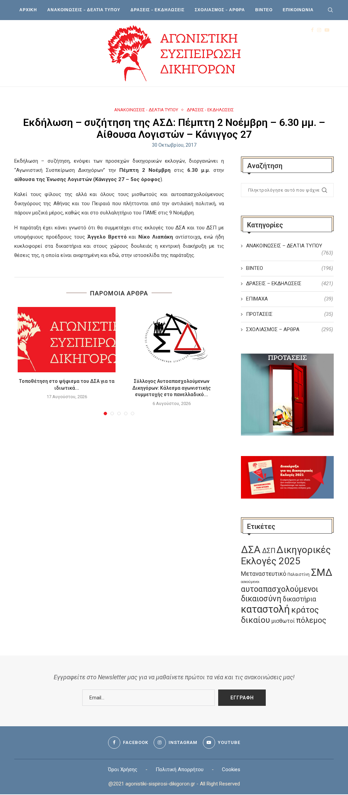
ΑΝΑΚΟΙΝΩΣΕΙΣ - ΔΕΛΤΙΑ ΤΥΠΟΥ (146, 109)
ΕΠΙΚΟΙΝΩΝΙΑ (298, 9)
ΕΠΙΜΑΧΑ (289, 299)
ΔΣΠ (268, 551)
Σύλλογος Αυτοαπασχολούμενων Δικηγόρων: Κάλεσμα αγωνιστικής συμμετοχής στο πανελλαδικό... (171, 387)
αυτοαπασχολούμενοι (279, 589)
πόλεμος (311, 620)
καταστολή (265, 609)
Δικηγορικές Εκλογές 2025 (286, 555)
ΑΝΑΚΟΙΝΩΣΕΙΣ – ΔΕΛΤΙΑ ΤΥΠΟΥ (83, 9)
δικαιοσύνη (261, 598)
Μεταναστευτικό (263, 573)
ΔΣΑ (251, 549)
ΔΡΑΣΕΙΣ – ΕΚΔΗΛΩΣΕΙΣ (157, 9)
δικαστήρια (299, 599)
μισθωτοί (283, 621)
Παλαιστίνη (299, 574)
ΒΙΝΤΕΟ (264, 9)
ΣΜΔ (321, 572)
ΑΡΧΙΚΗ (28, 9)
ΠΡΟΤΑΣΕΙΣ (289, 314)
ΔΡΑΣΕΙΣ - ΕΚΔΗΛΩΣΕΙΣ (210, 109)
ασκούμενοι (250, 582)
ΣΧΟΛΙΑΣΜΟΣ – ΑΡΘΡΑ (220, 9)
